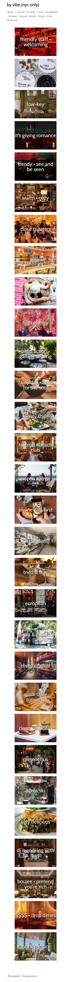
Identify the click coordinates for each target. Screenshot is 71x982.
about (50, 16)
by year (42, 16)
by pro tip (24, 16)
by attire (33, 16)
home (11, 12)
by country (32, 12)
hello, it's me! (14, 20)
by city (41, 12)
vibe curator (20, 12)
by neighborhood (52, 12)
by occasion (13, 16)
